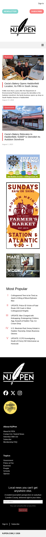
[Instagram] (20, 395)
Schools (6, 471)
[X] (12, 395)
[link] (23, 166)
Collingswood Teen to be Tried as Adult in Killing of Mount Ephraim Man (24, 298)
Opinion (6, 474)
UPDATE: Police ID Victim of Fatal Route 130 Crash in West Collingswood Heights (24, 308)
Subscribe (36, 11)
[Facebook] (5, 395)
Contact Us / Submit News (13, 434)
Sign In (41, 3)
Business (7, 466)
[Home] (20, 377)
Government (8, 460)
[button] (23, 28)
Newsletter (10, 11)
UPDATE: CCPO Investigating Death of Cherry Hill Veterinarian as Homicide (25, 341)
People (6, 468)
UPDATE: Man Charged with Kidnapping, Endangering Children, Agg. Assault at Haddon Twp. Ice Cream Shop (25, 320)
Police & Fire (8, 463)
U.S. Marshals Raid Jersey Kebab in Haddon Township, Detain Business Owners (25, 331)
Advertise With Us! (10, 437)
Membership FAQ (10, 442)
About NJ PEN (9, 431)
